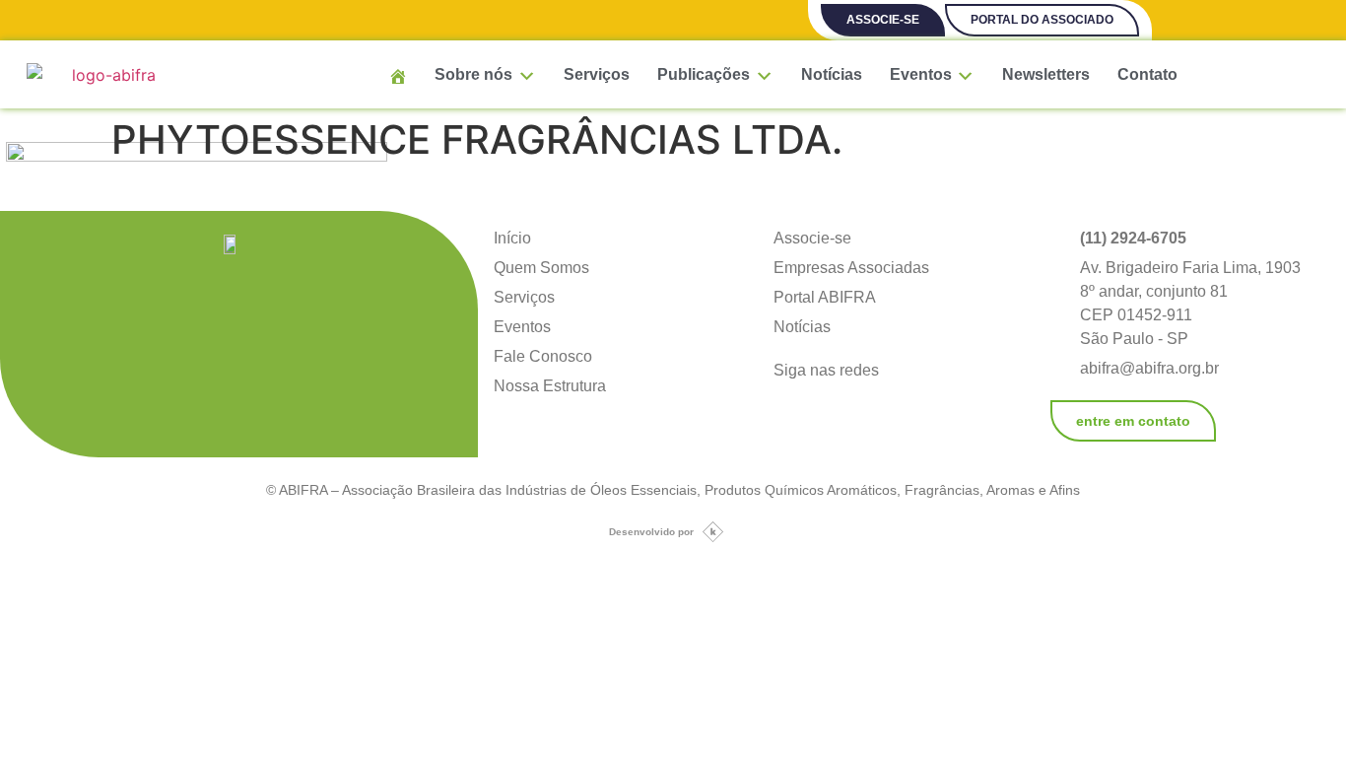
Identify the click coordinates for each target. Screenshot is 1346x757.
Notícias (831, 74)
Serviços (597, 74)
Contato (1147, 74)
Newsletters (1046, 74)
